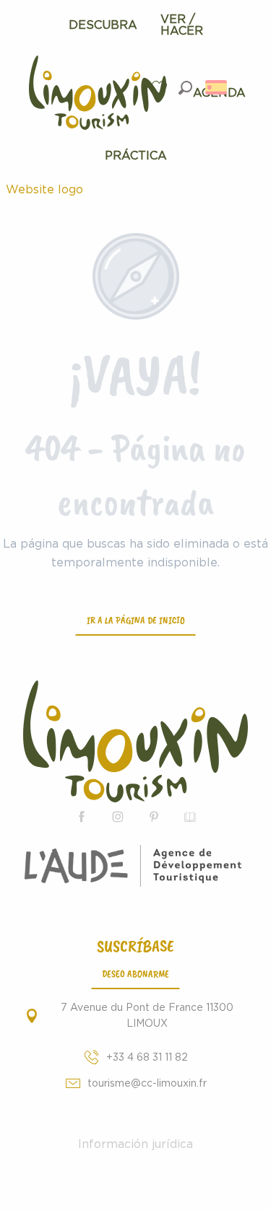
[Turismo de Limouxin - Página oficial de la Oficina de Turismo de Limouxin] (135, 741)
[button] (185, 87)
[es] (217, 87)
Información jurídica (135, 1144)
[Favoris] (161, 87)
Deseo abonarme (135, 973)
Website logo (44, 190)
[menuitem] (103, 25)
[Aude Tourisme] (135, 866)
